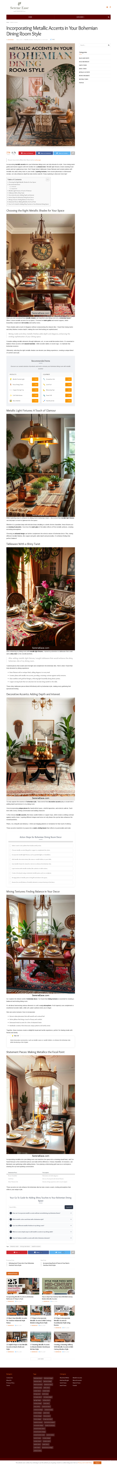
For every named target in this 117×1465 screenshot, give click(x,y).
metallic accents (36, 1246)
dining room (37, 1394)
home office (37, 1406)
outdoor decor (37, 1441)
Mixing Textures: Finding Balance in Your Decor (21, 199)
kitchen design (37, 1416)
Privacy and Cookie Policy (85, 1463)
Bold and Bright (84, 62)
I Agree (97, 1462)
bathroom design (48, 1378)
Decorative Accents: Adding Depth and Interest (21, 195)
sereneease (11, 39)
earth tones (45, 1394)
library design (37, 1419)
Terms (8, 1385)
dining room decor (25, 1246)
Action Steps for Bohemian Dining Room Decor (21, 197)
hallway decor (46, 1400)
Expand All (69, 1207)
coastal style (46, 1390)
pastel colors (37, 1444)
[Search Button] (109, 45)
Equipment (14, 188)
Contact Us (9, 1378)
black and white (38, 1384)
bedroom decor (37, 1381)
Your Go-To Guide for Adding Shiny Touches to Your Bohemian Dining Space (29, 204)
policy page (38, 160)
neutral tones (37, 1438)
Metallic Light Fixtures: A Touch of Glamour (20, 191)
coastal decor (37, 1390)
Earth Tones (83, 65)
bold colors (46, 1387)
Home (30, 17)
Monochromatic (84, 75)
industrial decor (46, 1406)
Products (14, 186)
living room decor (47, 1419)
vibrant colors (37, 1450)
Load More (41, 1359)
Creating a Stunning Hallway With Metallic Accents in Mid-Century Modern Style (63, 1347)
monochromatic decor (39, 1428)
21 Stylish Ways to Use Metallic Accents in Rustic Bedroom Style (16, 1347)
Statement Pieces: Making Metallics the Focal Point (22, 202)
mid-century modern (50, 1422)
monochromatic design (39, 1431)
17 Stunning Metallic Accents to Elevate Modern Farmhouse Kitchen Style (40, 1347)
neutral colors (50, 1435)
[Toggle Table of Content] (47, 179)
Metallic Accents (14, 22)
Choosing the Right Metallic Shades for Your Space (22, 182)
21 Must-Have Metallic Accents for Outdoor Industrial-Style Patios (16, 1320)
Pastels (81, 83)
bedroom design (47, 1381)
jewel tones (46, 1412)
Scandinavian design (47, 1447)
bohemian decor (48, 1384)
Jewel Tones (82, 68)
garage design (37, 1400)
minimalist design (38, 1425)
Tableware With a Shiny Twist (16, 193)
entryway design (48, 1397)
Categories (79, 17)
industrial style (48, 1409)
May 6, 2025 (20, 39)
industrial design (38, 1409)
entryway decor (37, 1397)
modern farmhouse (49, 1425)
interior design (37, 1412)
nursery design (46, 1438)
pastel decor (46, 1444)
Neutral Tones (83, 79)
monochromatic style (39, 1435)
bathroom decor (38, 1378)
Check (35, 379)
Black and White (84, 58)
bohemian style (14, 1246)
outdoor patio (46, 1441)
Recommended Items (14, 184)
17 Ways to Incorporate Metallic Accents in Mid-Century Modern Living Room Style (40, 1320)
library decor (47, 1416)
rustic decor (37, 1447)
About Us (8, 1380)
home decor (46, 1403)
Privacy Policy (10, 1383)
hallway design (37, 1403)
